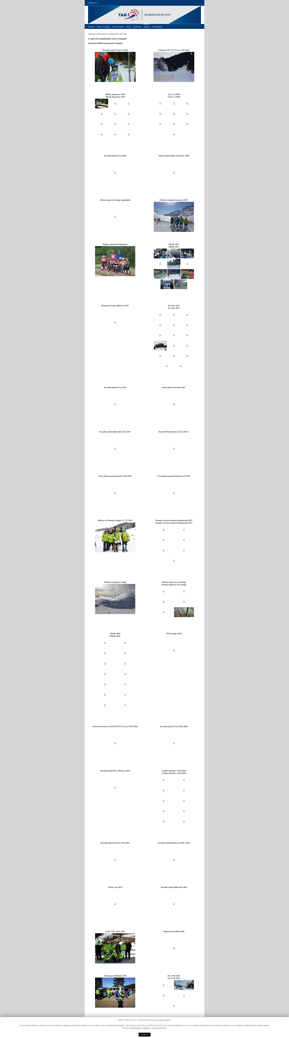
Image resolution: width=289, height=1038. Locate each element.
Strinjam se (144, 1034)
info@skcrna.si (92, 3)
